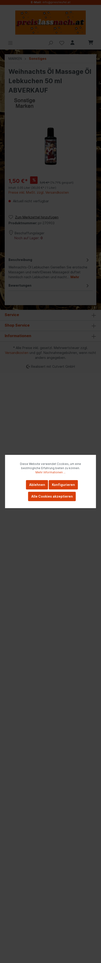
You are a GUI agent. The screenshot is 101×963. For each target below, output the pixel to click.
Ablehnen (37, 485)
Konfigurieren (63, 485)
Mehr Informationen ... (50, 472)
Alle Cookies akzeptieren (52, 496)
